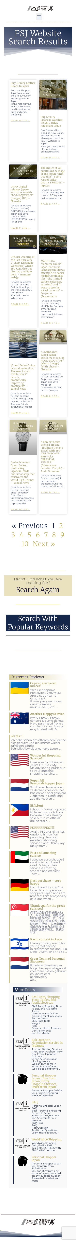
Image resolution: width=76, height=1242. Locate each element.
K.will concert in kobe (46, 939)
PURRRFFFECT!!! (42, 828)
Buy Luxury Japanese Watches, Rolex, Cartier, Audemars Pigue (52, 121)
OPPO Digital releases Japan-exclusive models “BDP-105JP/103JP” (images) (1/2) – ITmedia (22, 194)
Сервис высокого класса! (43, 684)
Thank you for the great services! (47, 907)
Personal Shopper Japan (44, 1158)
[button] (39, 16)
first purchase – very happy (45, 882)
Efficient (36, 805)
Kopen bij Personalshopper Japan (47, 782)
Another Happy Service (47, 714)
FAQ (34, 1102)
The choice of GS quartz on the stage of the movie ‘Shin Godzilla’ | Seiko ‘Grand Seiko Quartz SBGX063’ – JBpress (53, 176)
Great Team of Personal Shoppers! (47, 960)
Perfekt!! (17, 736)
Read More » (20, 120)
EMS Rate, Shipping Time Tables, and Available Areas (46, 999)
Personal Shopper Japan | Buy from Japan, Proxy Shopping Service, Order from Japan (44, 1081)
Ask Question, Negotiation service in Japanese (47, 1042)
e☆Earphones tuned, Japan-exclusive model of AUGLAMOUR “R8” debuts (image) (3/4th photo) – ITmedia (52, 360)
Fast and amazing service (43, 854)
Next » (44, 544)
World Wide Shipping (47, 1139)
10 (25, 544)
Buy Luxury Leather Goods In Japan (23, 84)
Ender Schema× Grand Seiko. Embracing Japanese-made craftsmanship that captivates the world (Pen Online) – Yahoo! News (23, 472)
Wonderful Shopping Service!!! (45, 757)
